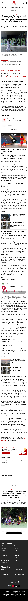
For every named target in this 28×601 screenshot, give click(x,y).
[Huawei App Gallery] (16, 586)
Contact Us (16, 572)
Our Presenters (4, 574)
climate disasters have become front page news (14, 76)
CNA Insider (17, 548)
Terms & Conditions (14, 594)
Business (3, 548)
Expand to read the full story (14, 533)
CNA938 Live (17, 553)
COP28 (3, 460)
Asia (2, 545)
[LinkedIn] (15, 582)
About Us (3, 569)
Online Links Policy (19, 595)
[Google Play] (9, 586)
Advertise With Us (5, 572)
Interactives (17, 555)
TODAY (3, 553)
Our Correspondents (19, 574)
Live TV (3, 557)
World (15, 560)
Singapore (17, 7)
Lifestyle (3, 550)
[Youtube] (12, 582)
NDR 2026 (24, 7)
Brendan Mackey (4, 60)
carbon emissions (5, 462)
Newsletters (4, 562)
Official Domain (6, 594)
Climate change (10, 460)
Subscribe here (6, 453)
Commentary (14, 14)
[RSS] (18, 582)
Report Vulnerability (10, 595)
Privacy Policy (22, 594)
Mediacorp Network (18, 569)
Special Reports (5, 560)
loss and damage (19, 460)
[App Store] (10, 586)
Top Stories (3, 7)
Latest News (11, 7)
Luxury (15, 550)
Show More (14, 129)
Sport (15, 557)
